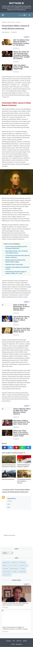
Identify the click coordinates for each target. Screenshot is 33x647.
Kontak (25, 640)
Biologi (4, 565)
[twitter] (11, 447)
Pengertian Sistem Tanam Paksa (14, 264)
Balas (8, 507)
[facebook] (5, 447)
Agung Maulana (11, 498)
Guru (9, 565)
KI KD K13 (15, 565)
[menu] (4, 15)
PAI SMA (22, 568)
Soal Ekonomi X (7, 575)
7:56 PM (9, 501)
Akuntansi (14, 562)
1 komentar (14, 32)
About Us (18, 640)
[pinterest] (16, 447)
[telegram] (28, 447)
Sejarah (15, 571)
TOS (14, 640)
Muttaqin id (16, 3)
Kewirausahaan (14, 568)
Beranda (8, 640)
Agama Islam (6, 562)
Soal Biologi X (22, 571)
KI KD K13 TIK (24, 565)
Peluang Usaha (7, 571)
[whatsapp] (22, 447)
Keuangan (5, 568)
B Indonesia (22, 562)
